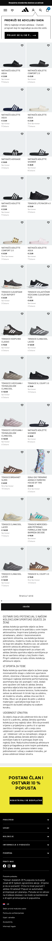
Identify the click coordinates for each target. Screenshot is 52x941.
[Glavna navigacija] (5, 10)
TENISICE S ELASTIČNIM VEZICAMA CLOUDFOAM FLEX (39, 295)
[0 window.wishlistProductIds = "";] (12, 10)
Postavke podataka (10, 876)
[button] (22, 45)
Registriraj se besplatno (26, 800)
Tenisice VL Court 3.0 (38, 383)
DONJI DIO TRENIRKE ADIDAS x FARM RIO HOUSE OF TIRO (37, 480)
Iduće (26, 607)
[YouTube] (14, 866)
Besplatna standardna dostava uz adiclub (26, 3)
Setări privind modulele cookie (14, 909)
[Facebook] (4, 866)
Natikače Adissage (11, 159)
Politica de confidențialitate (13, 913)
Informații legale (9, 926)
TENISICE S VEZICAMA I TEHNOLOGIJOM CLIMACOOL (12, 386)
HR (8, 904)
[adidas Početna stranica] (26, 9)
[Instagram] (9, 866)
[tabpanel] (26, 325)
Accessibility (7, 922)
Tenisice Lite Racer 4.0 (39, 204)
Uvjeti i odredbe (9, 918)
